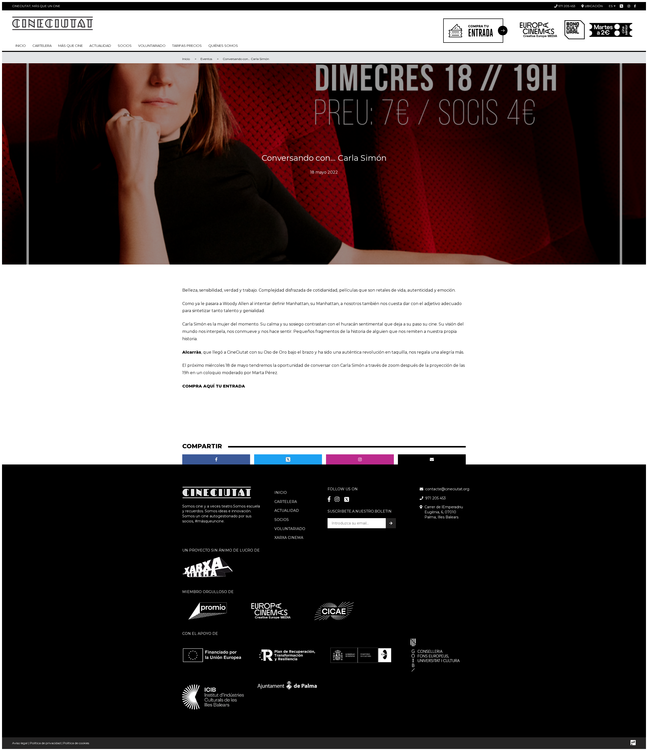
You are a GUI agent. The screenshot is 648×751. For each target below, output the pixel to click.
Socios (281, 519)
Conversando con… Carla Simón (246, 59)
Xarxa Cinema (288, 537)
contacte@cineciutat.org (447, 489)
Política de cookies (76, 743)
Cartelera (42, 46)
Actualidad (100, 46)
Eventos (206, 59)
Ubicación (594, 6)
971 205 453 (566, 6)
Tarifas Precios (187, 46)
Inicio (20, 46)
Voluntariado (152, 46)
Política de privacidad (45, 743)
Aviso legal (20, 743)
